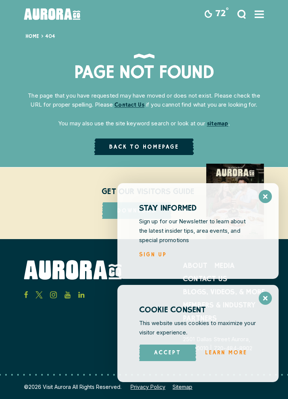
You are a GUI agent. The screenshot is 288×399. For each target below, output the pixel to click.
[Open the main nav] (259, 14)
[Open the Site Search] (241, 14)
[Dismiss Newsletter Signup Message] (265, 196)
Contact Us (129, 105)
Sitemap (182, 387)
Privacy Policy (147, 387)
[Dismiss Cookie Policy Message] (265, 298)
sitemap (217, 124)
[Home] (52, 14)
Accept (167, 353)
